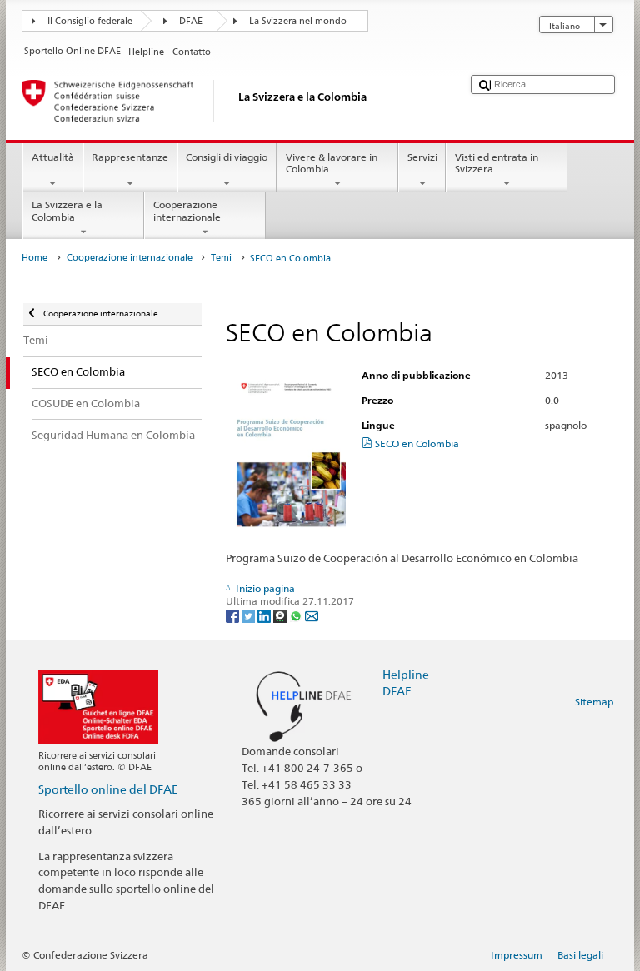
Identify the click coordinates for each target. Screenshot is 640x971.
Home (35, 257)
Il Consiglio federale (90, 21)
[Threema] (281, 615)
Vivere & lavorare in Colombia (332, 163)
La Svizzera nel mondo (298, 21)
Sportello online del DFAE (108, 789)
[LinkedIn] (265, 615)
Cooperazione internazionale (187, 210)
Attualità (53, 157)
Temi (221, 257)
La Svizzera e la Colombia (67, 210)
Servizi (423, 157)
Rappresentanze (130, 157)
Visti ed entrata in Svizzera (496, 163)
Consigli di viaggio (227, 157)
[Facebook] (234, 615)
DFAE (190, 21)
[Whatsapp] (297, 615)
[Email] (311, 615)
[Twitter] (250, 615)
